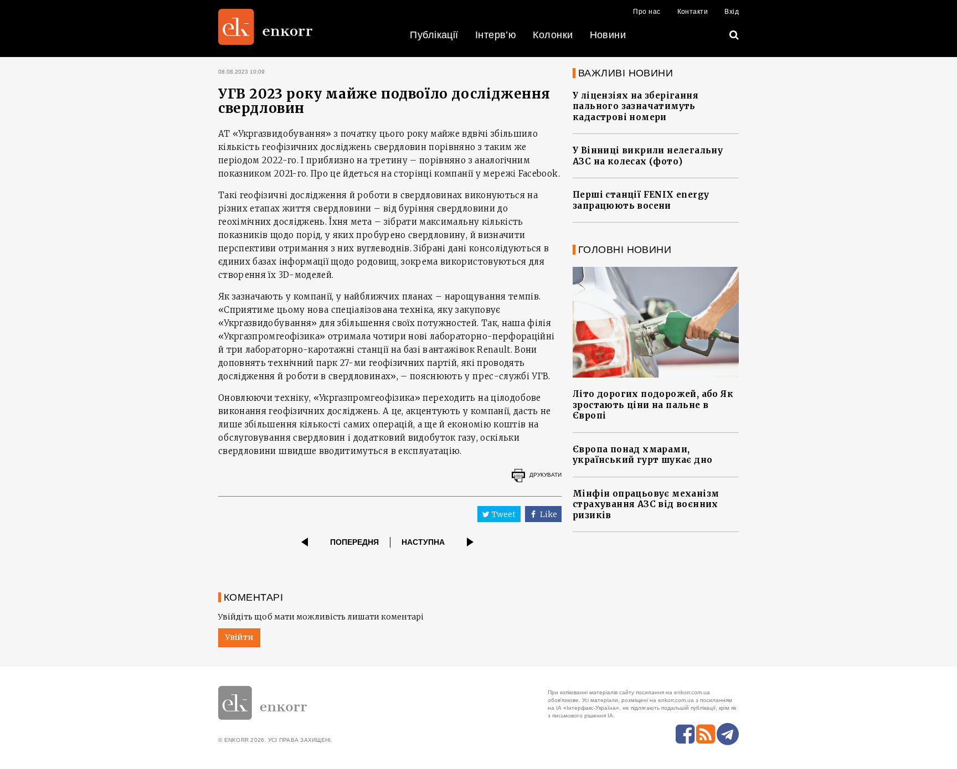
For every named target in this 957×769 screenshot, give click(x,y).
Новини (608, 34)
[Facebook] (685, 734)
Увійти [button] (239, 637)
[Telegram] (728, 734)
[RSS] (705, 734)
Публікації (434, 34)
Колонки (553, 34)
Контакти (692, 12)
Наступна (423, 542)
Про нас (646, 12)
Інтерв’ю (496, 34)
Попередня (354, 542)
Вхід (731, 12)
